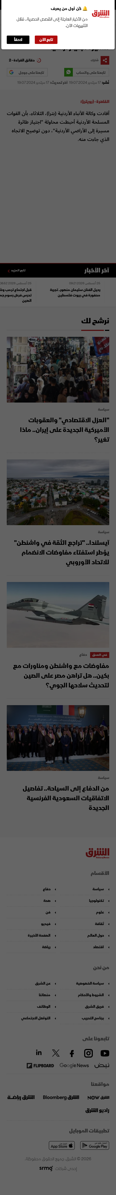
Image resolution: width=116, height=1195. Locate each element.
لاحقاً (18, 39)
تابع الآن (46, 39)
